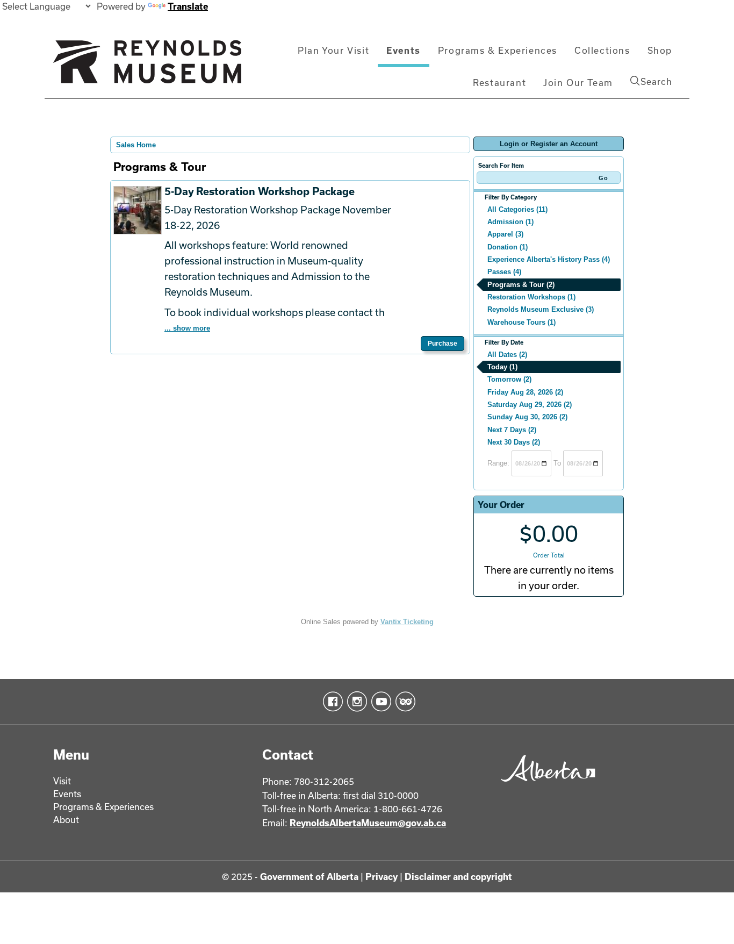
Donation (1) (507, 247)
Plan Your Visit (333, 50)
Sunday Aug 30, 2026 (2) (527, 417)
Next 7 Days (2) (511, 430)
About (66, 819)
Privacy (381, 876)
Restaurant (499, 82)
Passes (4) (504, 272)
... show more (187, 328)
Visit (62, 781)
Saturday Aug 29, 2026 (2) (529, 405)
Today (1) (502, 367)
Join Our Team (578, 82)
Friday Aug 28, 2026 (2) (525, 392)
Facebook (331, 701)
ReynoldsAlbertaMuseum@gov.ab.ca (368, 823)
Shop (659, 50)
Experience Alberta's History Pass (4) (548, 259)
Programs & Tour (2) (521, 285)
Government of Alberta (309, 876)
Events (403, 50)
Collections (602, 50)
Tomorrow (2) (509, 379)
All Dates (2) (507, 355)
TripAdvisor (403, 701)
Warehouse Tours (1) (521, 322)
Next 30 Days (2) (513, 442)
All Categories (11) (517, 209)
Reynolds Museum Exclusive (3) (540, 309)
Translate (188, 6)
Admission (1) (510, 222)
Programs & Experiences (497, 50)
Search (656, 81)
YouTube (379, 701)
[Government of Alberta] (545, 785)
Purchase (442, 343)
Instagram (355, 701)
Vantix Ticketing (407, 622)
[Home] (147, 66)
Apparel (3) (505, 234)
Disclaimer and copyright (458, 876)
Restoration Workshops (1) (531, 297)
